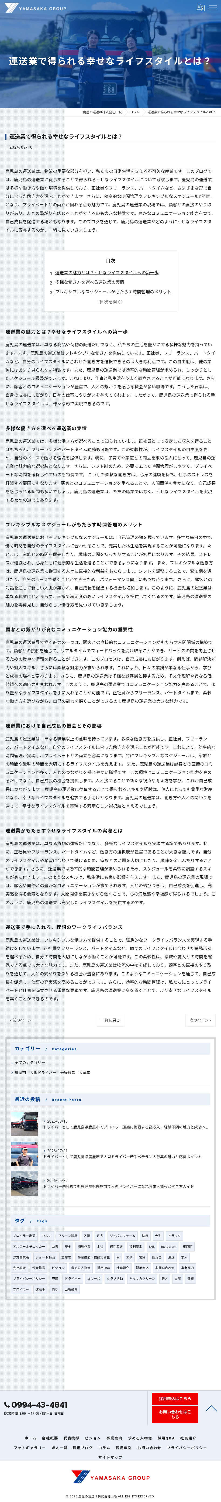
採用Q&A (103, 1268)
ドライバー (73, 1279)
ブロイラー (21, 1289)
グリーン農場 (67, 1236)
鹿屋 (55, 1279)
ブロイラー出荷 (24, 1236)
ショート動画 (45, 1257)
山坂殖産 (71, 1289)
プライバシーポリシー (29, 1279)
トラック (174, 1236)
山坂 (55, 1247)
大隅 (177, 1279)
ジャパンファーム (123, 1236)
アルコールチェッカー (29, 1247)
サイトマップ (110, 1457)
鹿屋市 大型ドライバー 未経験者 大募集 (52, 1073)
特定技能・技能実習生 (94, 1257)
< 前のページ (21, 1020)
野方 (164, 1279)
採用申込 (142, 1268)
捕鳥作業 (84, 1247)
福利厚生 (135, 1247)
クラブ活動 (115, 1279)
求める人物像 (81, 1268)
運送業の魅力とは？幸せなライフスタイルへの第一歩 (107, 272)
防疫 (145, 1236)
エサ (129, 1257)
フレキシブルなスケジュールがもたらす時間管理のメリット (113, 291)
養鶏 (190, 1279)
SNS (152, 1247)
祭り (55, 1289)
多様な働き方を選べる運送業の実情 (89, 282)
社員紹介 (122, 1268)
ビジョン (58, 1268)
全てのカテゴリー (30, 1063)
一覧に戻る (110, 1020)
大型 (158, 1236)
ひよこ (47, 1236)
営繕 (142, 1257)
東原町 (187, 1247)
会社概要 (19, 1268)
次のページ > (200, 1020)
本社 (100, 1247)
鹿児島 (157, 1257)
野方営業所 (21, 1257)
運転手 (40, 1289)
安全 (68, 1247)
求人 (184, 1257)
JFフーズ (93, 1279)
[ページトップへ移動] (211, 1407)
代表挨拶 (38, 1268)
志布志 (66, 1257)
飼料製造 (116, 1247)
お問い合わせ (165, 1268)
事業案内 (187, 1268)
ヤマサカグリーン (142, 1279)
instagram (168, 1247)
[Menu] (212, 7)
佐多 (100, 1236)
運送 (171, 1257)
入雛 (87, 1236)
